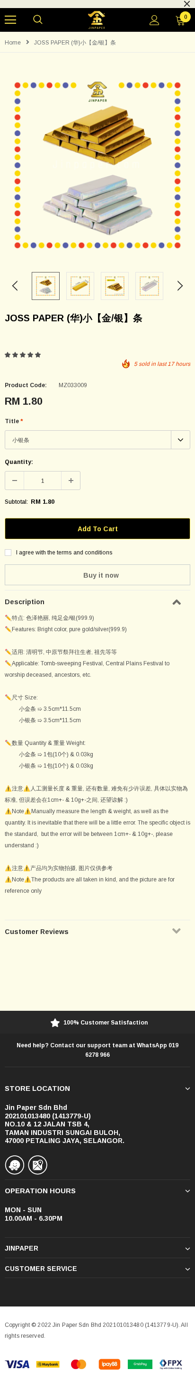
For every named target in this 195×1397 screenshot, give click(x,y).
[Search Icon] (38, 20)
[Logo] (96, 20)
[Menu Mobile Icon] (10, 20)
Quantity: (19, 462)
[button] (23, 355)
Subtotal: (16, 502)
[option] (97, 165)
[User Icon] (155, 20)
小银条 (20, 440)
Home (13, 42)
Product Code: (26, 385)
